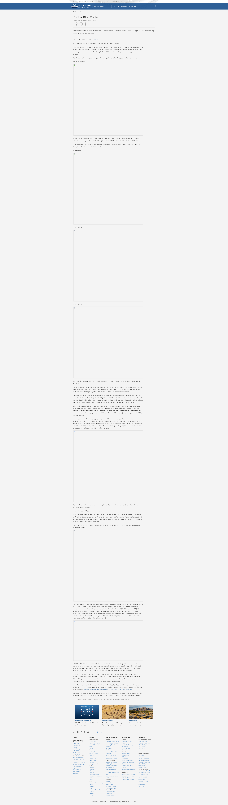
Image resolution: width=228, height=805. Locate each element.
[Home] (81, 8)
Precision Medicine (111, 788)
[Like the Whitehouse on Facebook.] (81, 732)
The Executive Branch (144, 770)
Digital (124, 739)
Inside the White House (144, 739)
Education (92, 757)
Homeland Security (94, 774)
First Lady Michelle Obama (111, 745)
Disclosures (76, 773)
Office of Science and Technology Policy (111, 766)
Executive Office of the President (112, 752)
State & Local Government (142, 783)
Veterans (92, 793)
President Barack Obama (112, 741)
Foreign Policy (93, 758)
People (108, 739)
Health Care (93, 760)
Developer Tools (126, 748)
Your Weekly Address (78, 757)
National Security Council (112, 776)
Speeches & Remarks (78, 759)
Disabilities (92, 769)
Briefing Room (99, 6)
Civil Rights (92, 751)
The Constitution (142, 776)
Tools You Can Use (127, 750)
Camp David (141, 765)
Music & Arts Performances (76, 753)
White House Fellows (127, 760)
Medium (95, 40)
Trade (91, 788)
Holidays (140, 750)
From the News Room (79, 742)
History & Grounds (143, 753)
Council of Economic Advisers (111, 770)
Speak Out (125, 772)
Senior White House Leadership (111, 756)
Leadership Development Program (128, 770)
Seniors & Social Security (96, 783)
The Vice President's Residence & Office (143, 759)
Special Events (110, 790)
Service (91, 779)
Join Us (124, 751)
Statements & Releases (79, 762)
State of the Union (110, 791)
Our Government (143, 769)
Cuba (91, 746)
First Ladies (141, 757)
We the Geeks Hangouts (128, 745)
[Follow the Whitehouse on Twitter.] (74, 732)
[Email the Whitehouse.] (101, 732)
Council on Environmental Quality (112, 773)
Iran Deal (92, 762)
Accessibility (103, 801)
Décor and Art (142, 748)
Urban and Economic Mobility (95, 790)
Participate (126, 738)
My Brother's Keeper (111, 786)
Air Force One (142, 767)
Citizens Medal (126, 777)
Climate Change (94, 753)
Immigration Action (94, 764)
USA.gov (133, 801)
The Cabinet (109, 750)
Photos (75, 747)
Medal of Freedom (110, 795)
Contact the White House (128, 776)
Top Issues (92, 750)
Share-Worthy (76, 745)
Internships (125, 758)
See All (91, 748)
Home (75, 11)
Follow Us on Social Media (127, 742)
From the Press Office (79, 755)
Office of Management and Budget (111, 763)
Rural (91, 777)
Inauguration (109, 793)
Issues (108, 6)
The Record (92, 741)
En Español (95, 801)
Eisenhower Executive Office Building (144, 763)
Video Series (141, 746)
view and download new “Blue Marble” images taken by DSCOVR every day (108, 689)
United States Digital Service (127, 766)
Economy (92, 755)
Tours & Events (126, 753)
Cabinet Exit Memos (95, 743)
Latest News (76, 743)
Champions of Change (128, 779)
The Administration (120, 6)
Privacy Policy (125, 801)
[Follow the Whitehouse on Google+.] (84, 732)
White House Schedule (79, 764)
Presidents (141, 755)
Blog (79, 11)
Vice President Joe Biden (112, 743)
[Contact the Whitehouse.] (96, 732)
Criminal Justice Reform (96, 745)
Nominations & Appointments (77, 770)
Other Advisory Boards (111, 758)
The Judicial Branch (143, 774)
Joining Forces (109, 783)
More (91, 765)
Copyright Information (114, 801)
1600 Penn (132, 6)
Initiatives (108, 779)
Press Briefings (77, 761)
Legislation (76, 768)
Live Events (76, 750)
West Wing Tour (142, 741)
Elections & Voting (143, 781)
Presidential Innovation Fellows (128, 763)
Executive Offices (110, 760)
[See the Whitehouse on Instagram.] (77, 732)
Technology (92, 786)
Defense (92, 767)
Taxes (91, 784)
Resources (141, 786)
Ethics (91, 770)
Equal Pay (92, 772)
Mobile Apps (125, 746)
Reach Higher (109, 784)
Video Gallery (76, 749)
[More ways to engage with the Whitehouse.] (92, 732)
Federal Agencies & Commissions (143, 778)
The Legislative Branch (144, 772)
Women (91, 795)
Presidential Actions (78, 766)
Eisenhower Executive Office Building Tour (144, 744)
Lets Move (108, 781)
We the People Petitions (128, 774)
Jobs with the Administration (126, 756)
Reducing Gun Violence (96, 776)
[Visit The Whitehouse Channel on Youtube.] (88, 732)
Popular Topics (94, 739)
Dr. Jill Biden (109, 748)
